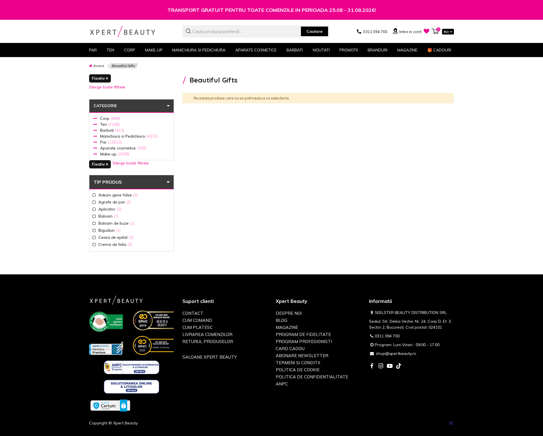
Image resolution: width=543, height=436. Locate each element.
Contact (192, 313)
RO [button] (446, 32)
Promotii (348, 50)
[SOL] (132, 387)
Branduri (377, 50)
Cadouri (439, 50)
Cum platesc (197, 327)
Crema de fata (115, 244)
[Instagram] (381, 366)
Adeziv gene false (118, 195)
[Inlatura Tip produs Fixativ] (100, 78)
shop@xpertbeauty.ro (396, 353)
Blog (281, 320)
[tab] (131, 165)
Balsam (108, 216)
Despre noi (289, 313)
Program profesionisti (304, 341)
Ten (110, 124)
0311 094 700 (387, 336)
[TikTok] (399, 366)
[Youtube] (390, 366)
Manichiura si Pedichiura (129, 136)
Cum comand (197, 320)
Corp (110, 118)
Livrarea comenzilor (207, 334)
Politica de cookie (298, 369)
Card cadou (290, 348)
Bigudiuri (109, 230)
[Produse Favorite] (426, 31)
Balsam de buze (116, 223)
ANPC (282, 384)
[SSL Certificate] (110, 405)
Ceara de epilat (115, 237)
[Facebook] (372, 366)
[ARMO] (106, 347)
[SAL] (132, 368)
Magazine (407, 50)
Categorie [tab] (105, 105)
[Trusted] (106, 323)
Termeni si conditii (298, 362)
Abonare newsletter (302, 355)
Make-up (114, 154)
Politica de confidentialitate (312, 376)
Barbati (112, 130)
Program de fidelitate (303, 334)
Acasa (98, 66)
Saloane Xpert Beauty (209, 357)
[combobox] (255, 31)
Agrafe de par (114, 202)
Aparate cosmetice (123, 148)
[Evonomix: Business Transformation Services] (451, 423)
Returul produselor (207, 341)
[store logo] (131, 31)
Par (111, 142)
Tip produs (108, 182)
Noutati (321, 50)
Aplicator (109, 209)
